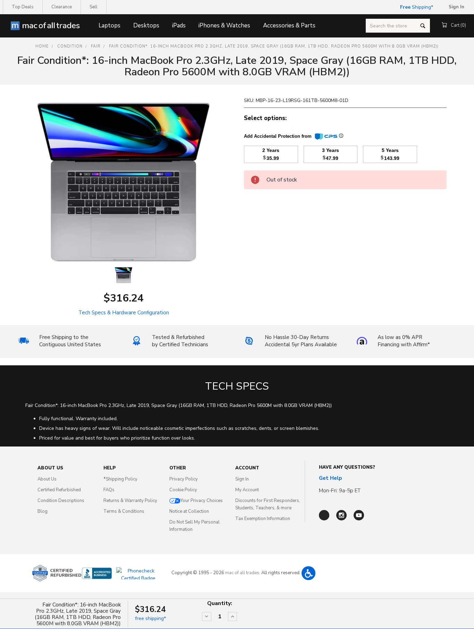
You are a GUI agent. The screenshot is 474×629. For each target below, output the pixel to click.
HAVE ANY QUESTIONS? (347, 467)
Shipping (415, 7)
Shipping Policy (120, 479)
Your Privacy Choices (201, 501)
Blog (42, 511)
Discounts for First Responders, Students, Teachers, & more (267, 504)
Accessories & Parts (289, 25)
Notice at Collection (189, 511)
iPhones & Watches (224, 25)
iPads (179, 25)
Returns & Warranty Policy (130, 501)
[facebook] (324, 515)
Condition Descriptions (60, 501)
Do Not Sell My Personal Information (194, 526)
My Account (247, 490)
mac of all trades (242, 573)
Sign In (242, 479)
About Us (47, 479)
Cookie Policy (183, 490)
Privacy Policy (183, 479)
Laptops (109, 25)
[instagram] (341, 515)
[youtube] (359, 515)
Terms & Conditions (123, 511)
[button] (308, 573)
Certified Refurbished (59, 490)
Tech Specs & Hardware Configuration (123, 312)
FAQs (109, 490)
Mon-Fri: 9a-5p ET (340, 490)
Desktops (146, 25)
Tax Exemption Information (262, 519)
